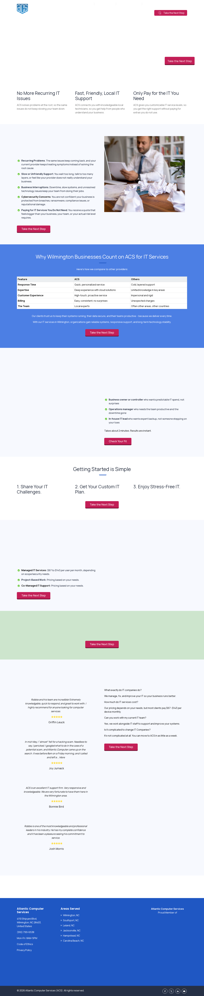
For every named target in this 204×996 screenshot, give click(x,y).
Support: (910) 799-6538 (156, 3)
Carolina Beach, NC (73, 940)
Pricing (121, 12)
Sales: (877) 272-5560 (129, 3)
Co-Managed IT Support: (36, 585)
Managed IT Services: (34, 570)
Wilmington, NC (71, 915)
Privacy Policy (24, 950)
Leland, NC (69, 925)
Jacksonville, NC (71, 930)
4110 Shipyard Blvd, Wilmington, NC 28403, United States (29, 922)
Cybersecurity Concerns (36, 196)
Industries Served (102, 12)
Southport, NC (71, 920)
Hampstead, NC (71, 935)
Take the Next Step (173, 13)
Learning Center (139, 12)
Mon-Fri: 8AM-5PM (83, 3)
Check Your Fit (118, 441)
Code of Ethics (25, 944)
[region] (102, 289)
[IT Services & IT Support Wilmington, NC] (42, 9)
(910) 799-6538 (107, 3)
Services (82, 12)
